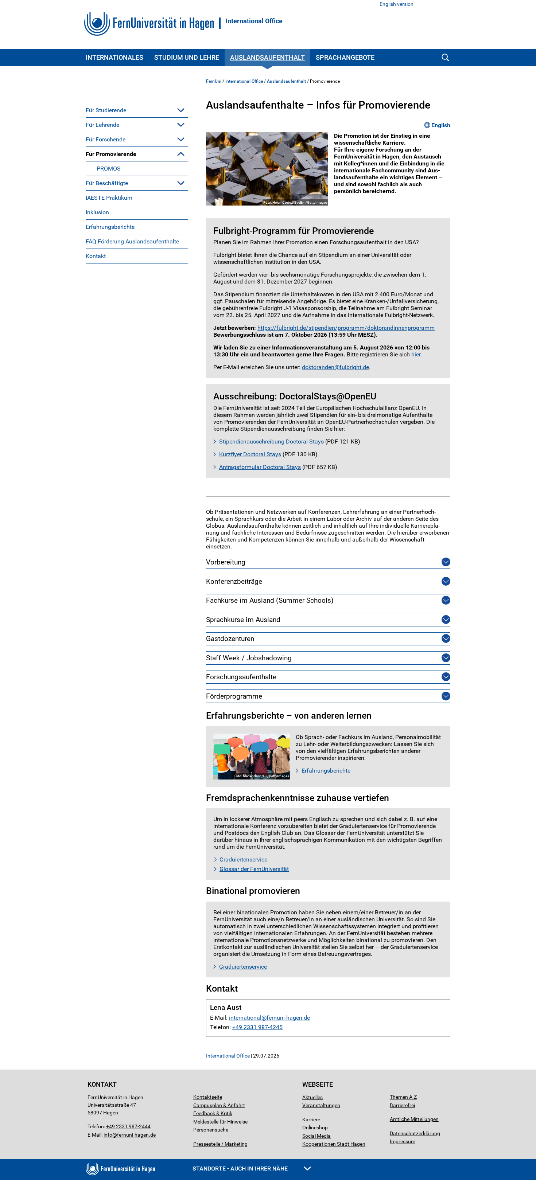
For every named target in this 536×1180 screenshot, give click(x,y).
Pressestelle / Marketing (220, 1144)
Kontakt (96, 256)
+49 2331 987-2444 (128, 1126)
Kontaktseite (207, 1097)
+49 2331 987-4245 (257, 1027)
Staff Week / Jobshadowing (249, 658)
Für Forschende (105, 139)
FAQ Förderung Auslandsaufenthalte (132, 241)
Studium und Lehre (186, 57)
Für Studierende (106, 110)
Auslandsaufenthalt (267, 57)
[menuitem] (137, 110)
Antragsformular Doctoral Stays (260, 467)
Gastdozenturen (230, 638)
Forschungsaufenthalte (241, 677)
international (245, 1017)
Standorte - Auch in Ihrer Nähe (241, 1168)
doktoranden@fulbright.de (335, 367)
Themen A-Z (403, 1097)
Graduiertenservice (243, 859)
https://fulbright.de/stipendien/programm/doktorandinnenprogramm (346, 327)
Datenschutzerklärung (415, 1133)
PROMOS (109, 168)
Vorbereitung (225, 562)
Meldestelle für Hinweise (220, 1122)
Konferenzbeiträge (234, 581)
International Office (254, 21)
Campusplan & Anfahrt (219, 1105)
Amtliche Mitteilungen (414, 1119)
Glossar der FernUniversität (254, 869)
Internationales (114, 57)
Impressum (402, 1141)
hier (415, 354)
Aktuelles (312, 1097)
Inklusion (97, 212)
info (108, 1135)
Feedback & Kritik (212, 1113)
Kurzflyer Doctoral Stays (250, 454)
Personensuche (210, 1130)
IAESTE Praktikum (109, 197)
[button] (181, 110)
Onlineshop (315, 1127)
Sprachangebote (345, 57)
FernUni (213, 81)
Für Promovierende (111, 154)
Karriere (311, 1119)
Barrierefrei (402, 1105)
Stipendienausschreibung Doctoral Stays (271, 441)
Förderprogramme (234, 696)
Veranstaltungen (321, 1105)
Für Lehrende (102, 124)
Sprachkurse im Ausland (243, 620)
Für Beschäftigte (107, 183)
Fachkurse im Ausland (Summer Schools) (270, 600)
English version (396, 4)
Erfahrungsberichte (110, 226)
